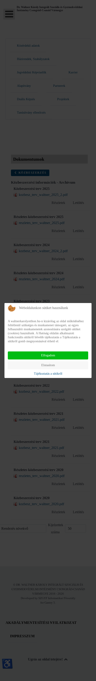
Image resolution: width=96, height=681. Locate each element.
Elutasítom (48, 365)
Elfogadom (48, 355)
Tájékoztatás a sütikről (48, 373)
